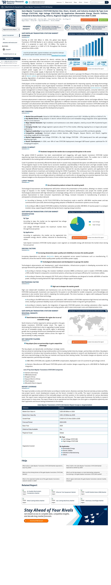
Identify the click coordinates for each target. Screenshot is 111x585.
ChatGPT (8, 49)
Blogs (75, 2)
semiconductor (96, 88)
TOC (4, 39)
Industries (59, 2)
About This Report (8, 35)
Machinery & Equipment (14, 7)
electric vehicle (31, 76)
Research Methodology (10, 42)
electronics (50, 256)
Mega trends (68, 2)
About (80, 2)
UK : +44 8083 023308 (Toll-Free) (9, 63)
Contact (86, 2)
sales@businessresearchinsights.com (10, 65)
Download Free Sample (80, 69)
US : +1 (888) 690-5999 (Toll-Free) (9, 61)
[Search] (107, 2)
